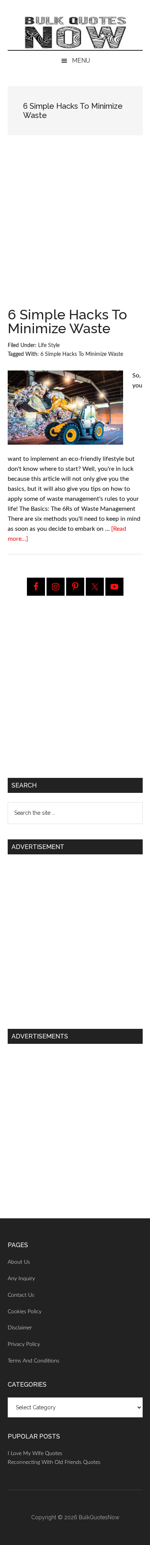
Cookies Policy (25, 1311)
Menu (81, 60)
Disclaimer (20, 1328)
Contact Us (21, 1295)
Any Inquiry (21, 1278)
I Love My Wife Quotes (35, 1453)
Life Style (49, 345)
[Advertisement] (75, 229)
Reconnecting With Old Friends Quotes (54, 1462)
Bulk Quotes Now (75, 32)
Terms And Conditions (33, 1361)
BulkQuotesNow (99, 1517)
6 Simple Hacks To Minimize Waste (67, 321)
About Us (19, 1262)
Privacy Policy (24, 1344)
